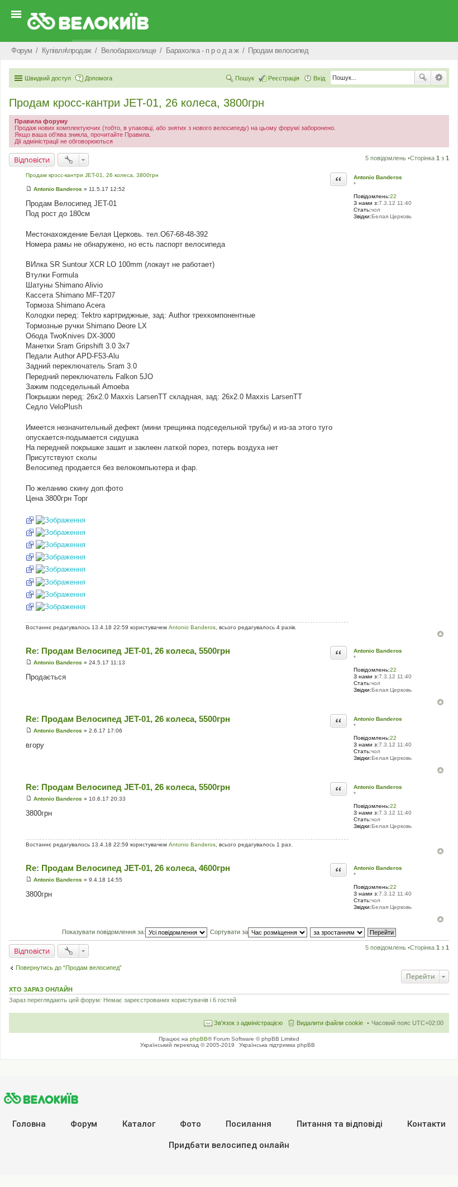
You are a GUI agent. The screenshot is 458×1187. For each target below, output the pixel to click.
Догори (440, 634)
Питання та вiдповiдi (340, 1124)
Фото (190, 1124)
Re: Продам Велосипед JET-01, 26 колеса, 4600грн (128, 868)
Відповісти (32, 160)
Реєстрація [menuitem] (283, 78)
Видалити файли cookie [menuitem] (330, 1023)
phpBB (199, 1039)
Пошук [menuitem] (244, 78)
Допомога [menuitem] (98, 78)
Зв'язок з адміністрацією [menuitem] (248, 1023)
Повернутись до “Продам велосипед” (69, 967)
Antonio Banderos (378, 177)
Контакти (426, 1124)
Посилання (248, 1124)
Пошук (422, 77)
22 (393, 196)
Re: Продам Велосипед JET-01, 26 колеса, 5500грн (128, 650)
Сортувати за (229, 931)
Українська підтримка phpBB (277, 1045)
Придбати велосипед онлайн (229, 1145)
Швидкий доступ (48, 78)
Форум (83, 1124)
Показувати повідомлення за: (103, 931)
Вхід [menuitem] (319, 78)
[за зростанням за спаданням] (338, 931)
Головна (29, 1124)
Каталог (138, 1124)
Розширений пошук (438, 77)
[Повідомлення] (29, 189)
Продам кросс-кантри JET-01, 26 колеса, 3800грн (136, 103)
